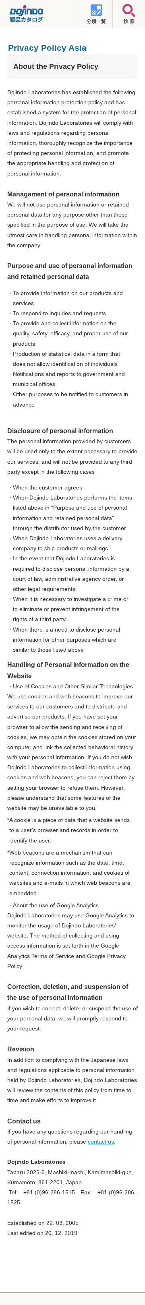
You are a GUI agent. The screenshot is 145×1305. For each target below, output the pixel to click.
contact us (101, 1141)
